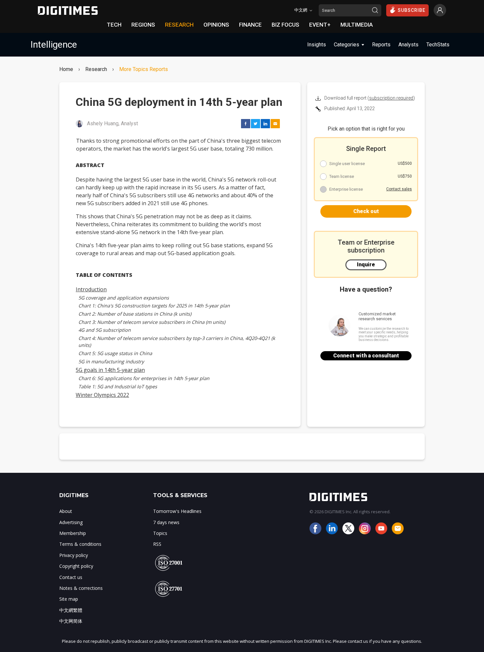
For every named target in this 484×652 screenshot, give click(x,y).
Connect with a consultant (366, 355)
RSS (157, 544)
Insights (316, 44)
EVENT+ (320, 24)
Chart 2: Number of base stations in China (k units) (134, 314)
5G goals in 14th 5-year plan (110, 370)
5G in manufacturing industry (111, 361)
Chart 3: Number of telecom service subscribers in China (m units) (151, 322)
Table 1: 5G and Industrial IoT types (117, 386)
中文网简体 (70, 621)
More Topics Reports (143, 69)
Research (96, 69)
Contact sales (399, 189)
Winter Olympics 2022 (102, 394)
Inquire (366, 264)
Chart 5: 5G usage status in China (115, 353)
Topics (160, 533)
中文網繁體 (70, 610)
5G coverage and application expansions (123, 298)
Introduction (91, 289)
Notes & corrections (81, 588)
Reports (381, 44)
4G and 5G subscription (104, 330)
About (65, 511)
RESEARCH (179, 24)
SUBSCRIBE (411, 10)
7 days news (166, 522)
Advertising (71, 522)
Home (66, 69)
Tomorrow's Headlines (177, 511)
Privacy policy (73, 555)
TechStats (437, 44)
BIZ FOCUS (285, 24)
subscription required (391, 98)
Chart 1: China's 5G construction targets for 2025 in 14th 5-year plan (154, 305)
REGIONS (143, 24)
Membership (72, 533)
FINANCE (250, 24)
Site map (68, 599)
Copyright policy (76, 566)
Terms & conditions (80, 544)
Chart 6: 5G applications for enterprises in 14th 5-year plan (143, 378)
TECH (114, 24)
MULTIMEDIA (356, 24)
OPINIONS (216, 24)
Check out (366, 211)
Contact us (70, 577)
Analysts (408, 44)
